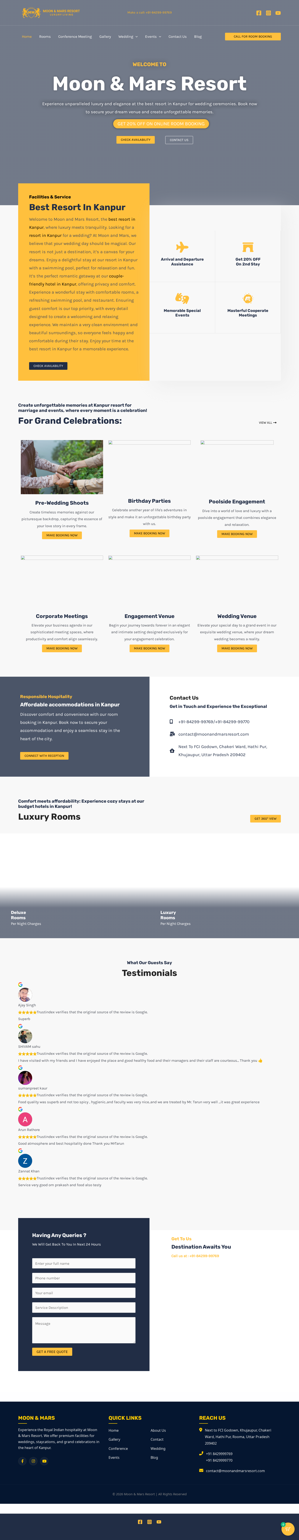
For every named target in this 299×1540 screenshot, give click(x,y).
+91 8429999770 (219, 1460)
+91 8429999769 (219, 1453)
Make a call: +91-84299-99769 (149, 12)
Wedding (158, 1448)
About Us (158, 1430)
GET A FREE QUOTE (52, 1351)
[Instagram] (268, 13)
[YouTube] (278, 13)
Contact (157, 1439)
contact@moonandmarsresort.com (235, 1470)
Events (114, 1457)
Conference (118, 1448)
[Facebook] (259, 13)
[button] (253, 36)
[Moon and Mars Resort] (51, 12)
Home (114, 1430)
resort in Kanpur (45, 235)
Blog (154, 1457)
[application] (135, 36)
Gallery (114, 1439)
